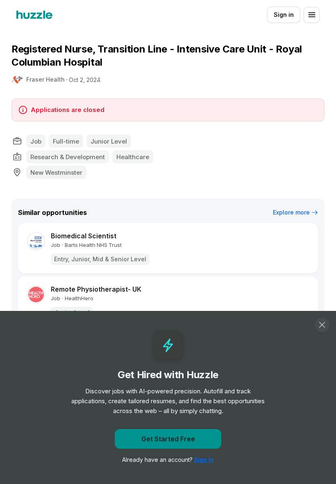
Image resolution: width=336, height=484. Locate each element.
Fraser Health (45, 79)
